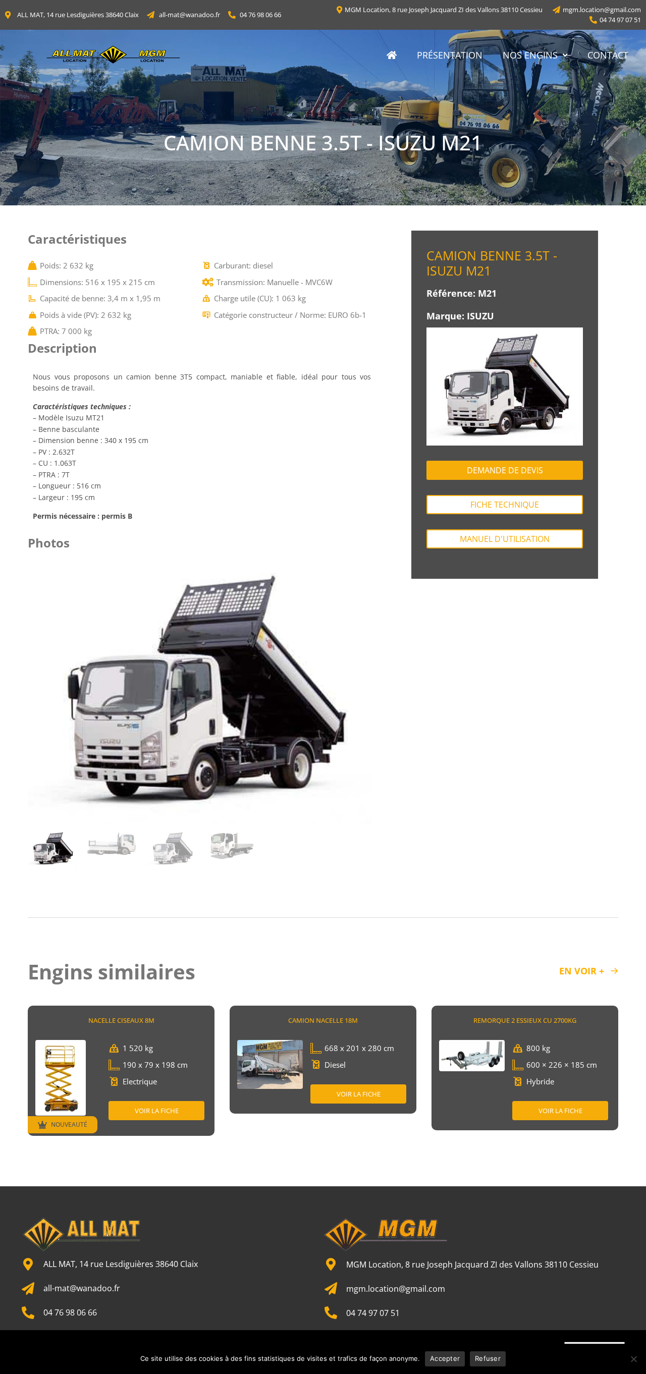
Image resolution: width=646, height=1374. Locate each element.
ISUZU (480, 316)
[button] (40, 692)
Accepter (445, 1358)
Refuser (488, 1358)
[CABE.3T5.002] (202, 692)
